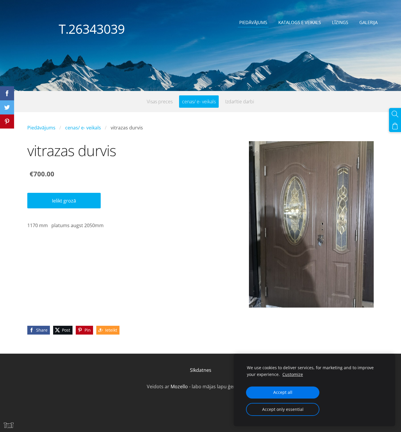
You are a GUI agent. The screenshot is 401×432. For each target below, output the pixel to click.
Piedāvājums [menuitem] (253, 22)
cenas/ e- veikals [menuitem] (199, 101)
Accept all (282, 392)
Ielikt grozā (64, 201)
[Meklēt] (395, 114)
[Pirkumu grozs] (395, 126)
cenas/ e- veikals (83, 127)
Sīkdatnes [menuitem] (200, 370)
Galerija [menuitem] (368, 22)
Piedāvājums (41, 127)
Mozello (179, 386)
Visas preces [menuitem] (160, 101)
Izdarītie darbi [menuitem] (239, 101)
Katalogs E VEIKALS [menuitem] (299, 22)
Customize (292, 374)
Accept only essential (283, 409)
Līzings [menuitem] (340, 22)
